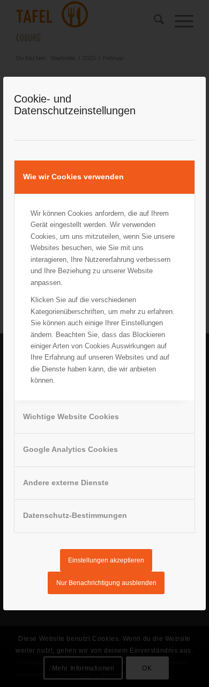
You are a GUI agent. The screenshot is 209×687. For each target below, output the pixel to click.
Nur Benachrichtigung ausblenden (106, 583)
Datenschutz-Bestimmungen (75, 515)
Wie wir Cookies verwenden (73, 176)
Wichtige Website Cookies (71, 416)
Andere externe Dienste (66, 482)
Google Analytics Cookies (70, 449)
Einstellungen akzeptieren (106, 560)
